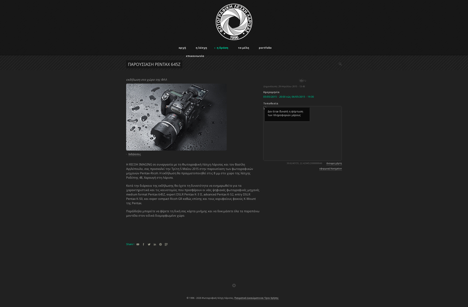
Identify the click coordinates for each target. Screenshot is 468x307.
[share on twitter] (149, 244)
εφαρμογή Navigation (330, 168)
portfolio (265, 47)
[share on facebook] (143, 244)
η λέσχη (201, 47)
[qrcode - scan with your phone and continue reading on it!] (166, 244)
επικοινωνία (195, 56)
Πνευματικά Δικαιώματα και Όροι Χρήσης (256, 298)
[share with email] (138, 244)
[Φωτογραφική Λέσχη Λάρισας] (234, 39)
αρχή (182, 47)
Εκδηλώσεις (135, 154)
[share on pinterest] (160, 244)
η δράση (222, 47)
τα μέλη (243, 47)
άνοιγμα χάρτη (334, 163)
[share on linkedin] (155, 244)
